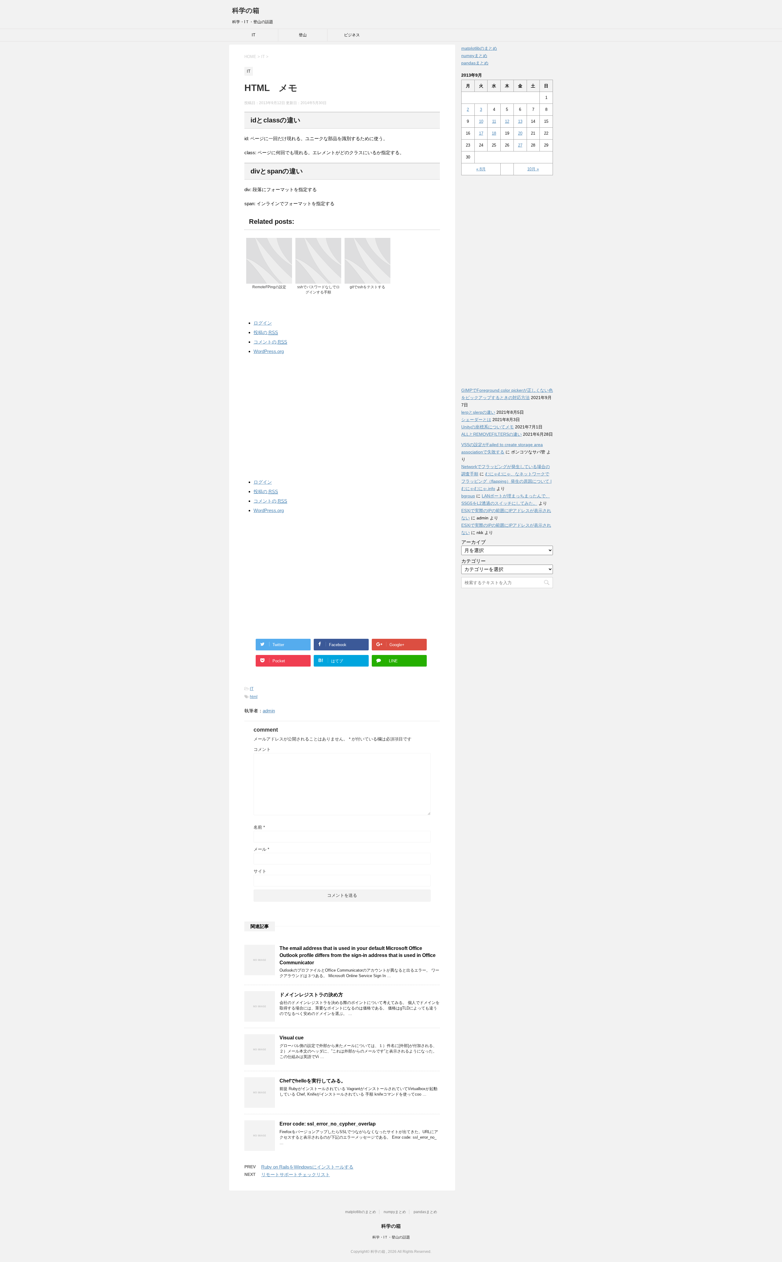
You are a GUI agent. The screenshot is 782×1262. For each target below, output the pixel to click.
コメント (262, 749)
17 (481, 133)
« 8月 (481, 169)
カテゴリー (473, 561)
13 (520, 121)
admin (269, 710)
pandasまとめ (474, 62)
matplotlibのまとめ (479, 48)
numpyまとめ (474, 55)
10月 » (533, 169)
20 (520, 133)
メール (261, 849)
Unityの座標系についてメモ (487, 426)
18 (494, 133)
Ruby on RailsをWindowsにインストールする (307, 1166)
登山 (303, 35)
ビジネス (352, 35)
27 (520, 145)
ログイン (263, 323)
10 (481, 121)
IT (253, 35)
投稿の (266, 332)
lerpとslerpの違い (478, 412)
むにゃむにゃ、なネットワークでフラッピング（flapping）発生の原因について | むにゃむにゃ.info (506, 481)
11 (494, 121)
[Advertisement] (342, 415)
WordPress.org (269, 351)
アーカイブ (473, 542)
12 (507, 121)
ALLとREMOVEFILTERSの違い (491, 434)
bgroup (468, 495)
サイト (260, 871)
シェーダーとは (476, 419)
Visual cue (292, 1037)
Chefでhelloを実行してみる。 (313, 1080)
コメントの (270, 341)
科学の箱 (245, 10)
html (254, 696)
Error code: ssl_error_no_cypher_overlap (328, 1123)
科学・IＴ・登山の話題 (391, 1237)
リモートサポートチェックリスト (295, 1174)
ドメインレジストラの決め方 (311, 994)
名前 (259, 827)
